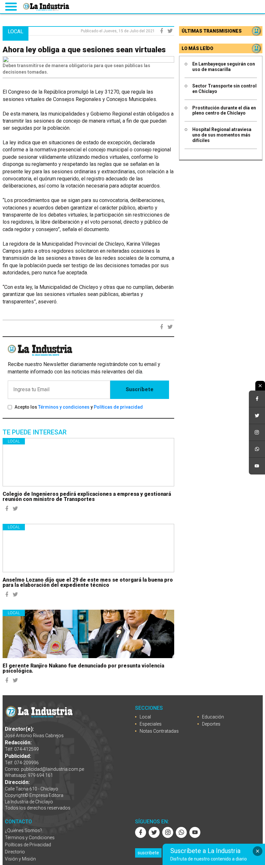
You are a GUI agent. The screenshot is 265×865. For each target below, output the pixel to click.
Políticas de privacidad (118, 407)
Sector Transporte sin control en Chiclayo (224, 88)
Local (14, 441)
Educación (213, 716)
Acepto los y (79, 407)
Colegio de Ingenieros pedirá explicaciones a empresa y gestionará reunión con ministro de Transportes (87, 496)
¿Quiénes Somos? (23, 830)
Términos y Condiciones (30, 837)
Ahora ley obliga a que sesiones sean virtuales (84, 49)
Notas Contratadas (159, 731)
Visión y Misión (20, 858)
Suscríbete (140, 389)
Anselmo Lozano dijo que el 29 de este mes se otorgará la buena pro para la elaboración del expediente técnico (88, 582)
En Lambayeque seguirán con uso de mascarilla (223, 66)
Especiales (151, 724)
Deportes (211, 724)
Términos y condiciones (64, 407)
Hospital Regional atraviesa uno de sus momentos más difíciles (221, 135)
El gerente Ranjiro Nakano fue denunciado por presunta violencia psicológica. (83, 668)
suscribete (148, 852)
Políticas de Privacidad (28, 844)
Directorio (15, 851)
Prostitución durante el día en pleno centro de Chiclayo (224, 110)
